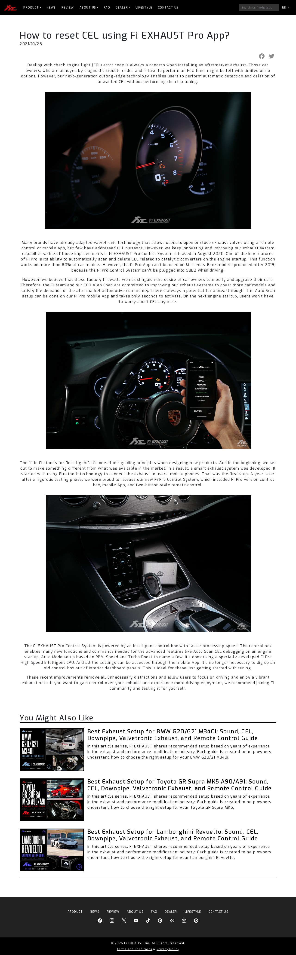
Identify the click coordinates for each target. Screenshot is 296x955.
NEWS (51, 7)
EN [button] (284, 7)
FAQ (107, 7)
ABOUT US (135, 912)
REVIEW (68, 7)
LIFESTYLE (144, 7)
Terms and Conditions (134, 949)
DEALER (171, 912)
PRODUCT (75, 912)
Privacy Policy (168, 949)
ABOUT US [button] (88, 7)
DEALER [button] (122, 7)
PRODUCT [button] (31, 7)
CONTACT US (168, 7)
